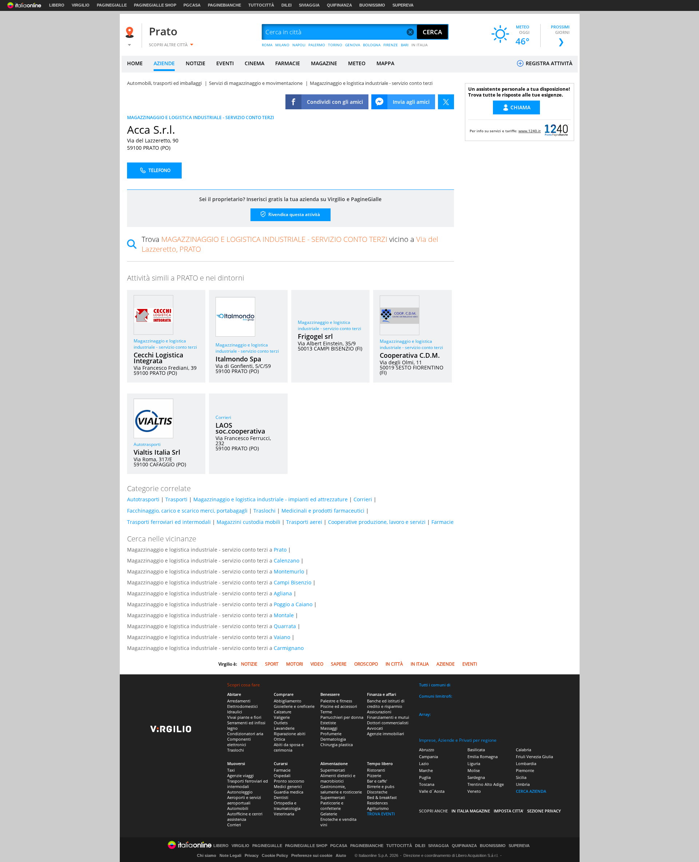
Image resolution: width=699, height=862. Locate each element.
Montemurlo (289, 571)
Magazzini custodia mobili (248, 521)
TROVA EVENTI (381, 813)
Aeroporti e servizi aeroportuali (244, 800)
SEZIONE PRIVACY (544, 811)
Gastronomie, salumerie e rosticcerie (341, 789)
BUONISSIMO (372, 5)
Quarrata (285, 626)
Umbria (523, 784)
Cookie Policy (275, 855)
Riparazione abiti (289, 733)
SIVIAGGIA (309, 5)
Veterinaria (284, 813)
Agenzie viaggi (240, 775)
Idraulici (234, 711)
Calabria (523, 749)
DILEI (286, 5)
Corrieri (223, 417)
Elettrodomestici (242, 706)
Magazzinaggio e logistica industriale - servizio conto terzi (165, 344)
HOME (135, 63)
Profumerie (330, 733)
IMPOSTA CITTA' (509, 811)
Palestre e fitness (336, 701)
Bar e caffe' (377, 781)
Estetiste (328, 722)
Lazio (424, 763)
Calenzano (286, 560)
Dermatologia (333, 739)
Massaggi (328, 728)
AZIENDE (164, 63)
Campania (428, 756)
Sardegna (476, 777)
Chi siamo (206, 855)
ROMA (267, 44)
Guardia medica (288, 792)
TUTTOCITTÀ (261, 5)
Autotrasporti (147, 444)
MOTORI (294, 664)
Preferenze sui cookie (311, 855)
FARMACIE (287, 63)
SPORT (272, 664)
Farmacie (442, 521)
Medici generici (288, 786)
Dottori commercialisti (387, 722)
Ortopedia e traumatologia (287, 805)
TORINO (335, 44)
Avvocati (375, 728)
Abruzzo (426, 749)
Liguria (473, 763)
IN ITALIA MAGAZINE (470, 811)
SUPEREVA (403, 5)
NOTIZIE (195, 63)
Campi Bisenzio (292, 582)
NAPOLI (298, 44)
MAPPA (385, 63)
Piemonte (525, 770)
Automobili (237, 808)
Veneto (474, 791)
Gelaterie (328, 813)
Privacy (251, 855)
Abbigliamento (287, 701)
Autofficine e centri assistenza (244, 816)
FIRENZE (390, 44)
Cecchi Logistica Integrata (158, 357)
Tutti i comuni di (434, 684)
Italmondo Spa (238, 358)
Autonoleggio (240, 792)
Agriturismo (378, 808)
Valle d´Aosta (432, 791)
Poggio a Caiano (293, 604)
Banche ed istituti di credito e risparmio (385, 703)
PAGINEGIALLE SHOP (155, 5)
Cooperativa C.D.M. (410, 355)
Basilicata (476, 749)
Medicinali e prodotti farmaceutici (322, 510)
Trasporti (176, 499)
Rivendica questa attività (293, 214)
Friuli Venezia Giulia (534, 756)
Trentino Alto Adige (485, 784)
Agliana (283, 593)
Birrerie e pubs (380, 786)
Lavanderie (284, 728)
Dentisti (281, 797)
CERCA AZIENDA (531, 791)
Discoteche (377, 792)
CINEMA (254, 63)
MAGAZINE (324, 63)
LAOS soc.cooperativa (240, 428)
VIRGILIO (81, 5)
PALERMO (316, 44)
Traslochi (264, 510)
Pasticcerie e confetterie (331, 805)
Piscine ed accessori (338, 706)
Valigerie (282, 717)
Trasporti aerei (304, 521)
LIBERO (56, 5)
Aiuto (341, 855)
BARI (404, 44)
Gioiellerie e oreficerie (294, 706)
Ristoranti (376, 770)
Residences (377, 803)
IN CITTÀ (394, 664)
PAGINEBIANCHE (224, 5)
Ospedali (282, 775)
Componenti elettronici (239, 741)
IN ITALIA (419, 44)
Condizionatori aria (245, 733)
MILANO (282, 44)
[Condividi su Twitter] (446, 101)
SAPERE (339, 664)
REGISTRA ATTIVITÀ (548, 63)
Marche (426, 770)
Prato (163, 31)
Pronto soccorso (289, 781)
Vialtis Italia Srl (157, 452)
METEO (357, 63)
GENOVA (352, 44)
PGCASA (192, 5)
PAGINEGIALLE (112, 5)
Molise (473, 770)
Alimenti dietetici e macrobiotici (337, 778)
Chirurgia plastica (336, 744)
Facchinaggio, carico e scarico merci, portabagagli (187, 510)
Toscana (426, 784)
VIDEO (317, 664)
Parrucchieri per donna (341, 717)
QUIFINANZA (339, 5)
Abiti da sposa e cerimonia (289, 747)
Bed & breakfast (382, 797)
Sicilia (521, 777)
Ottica (279, 739)
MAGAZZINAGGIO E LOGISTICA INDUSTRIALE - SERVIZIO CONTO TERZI (200, 117)
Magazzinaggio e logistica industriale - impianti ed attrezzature (270, 499)
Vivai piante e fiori (244, 717)
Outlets (281, 722)
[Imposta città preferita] (131, 32)
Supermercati (332, 770)
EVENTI (225, 63)
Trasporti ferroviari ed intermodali (169, 521)
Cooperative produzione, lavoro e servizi (377, 521)
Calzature (282, 711)
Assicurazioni (379, 711)
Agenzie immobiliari (385, 733)
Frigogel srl (315, 336)
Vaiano (282, 637)
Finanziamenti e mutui (388, 717)
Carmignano (289, 647)
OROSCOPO (366, 664)
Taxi (231, 770)
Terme (326, 711)
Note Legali (230, 855)
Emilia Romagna (482, 756)
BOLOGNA (371, 44)
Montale (284, 615)
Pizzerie (374, 775)
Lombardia (526, 763)
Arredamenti (238, 701)
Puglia (425, 777)
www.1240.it (529, 130)
